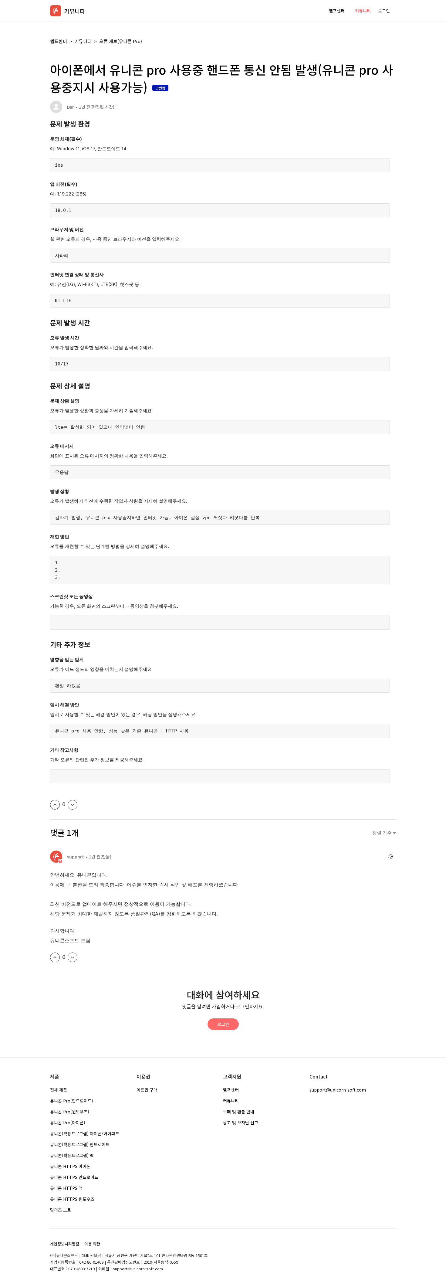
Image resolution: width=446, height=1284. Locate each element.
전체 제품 (58, 1090)
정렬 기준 (382, 832)
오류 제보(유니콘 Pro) (120, 41)
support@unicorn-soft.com (337, 1090)
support (75, 857)
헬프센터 (337, 10)
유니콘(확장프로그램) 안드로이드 (80, 1144)
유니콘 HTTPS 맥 (66, 1188)
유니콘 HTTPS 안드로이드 (74, 1177)
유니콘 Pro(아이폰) (67, 1122)
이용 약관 (92, 1244)
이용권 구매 (147, 1090)
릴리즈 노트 (60, 1210)
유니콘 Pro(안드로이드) (71, 1101)
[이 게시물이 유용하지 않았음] (72, 805)
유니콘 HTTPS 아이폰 (70, 1166)
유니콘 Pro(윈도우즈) (69, 1112)
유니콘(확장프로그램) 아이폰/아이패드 (84, 1133)
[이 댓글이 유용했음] (55, 957)
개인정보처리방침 (64, 1244)
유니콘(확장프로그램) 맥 (72, 1155)
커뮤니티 (363, 10)
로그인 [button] (384, 10)
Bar (70, 107)
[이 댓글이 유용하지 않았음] (72, 957)
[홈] (55, 10)
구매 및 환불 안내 (238, 1112)
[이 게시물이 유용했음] (55, 805)
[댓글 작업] (390, 856)
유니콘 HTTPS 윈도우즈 (72, 1199)
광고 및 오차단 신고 (240, 1122)
